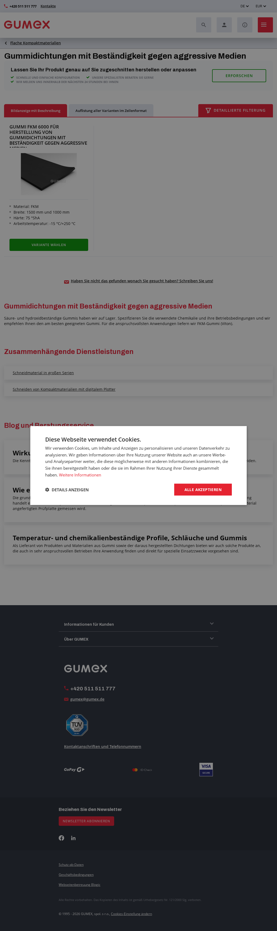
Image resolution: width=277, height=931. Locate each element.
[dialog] (138, 465)
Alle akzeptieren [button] (203, 489)
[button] (67, 490)
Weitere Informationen (80, 474)
